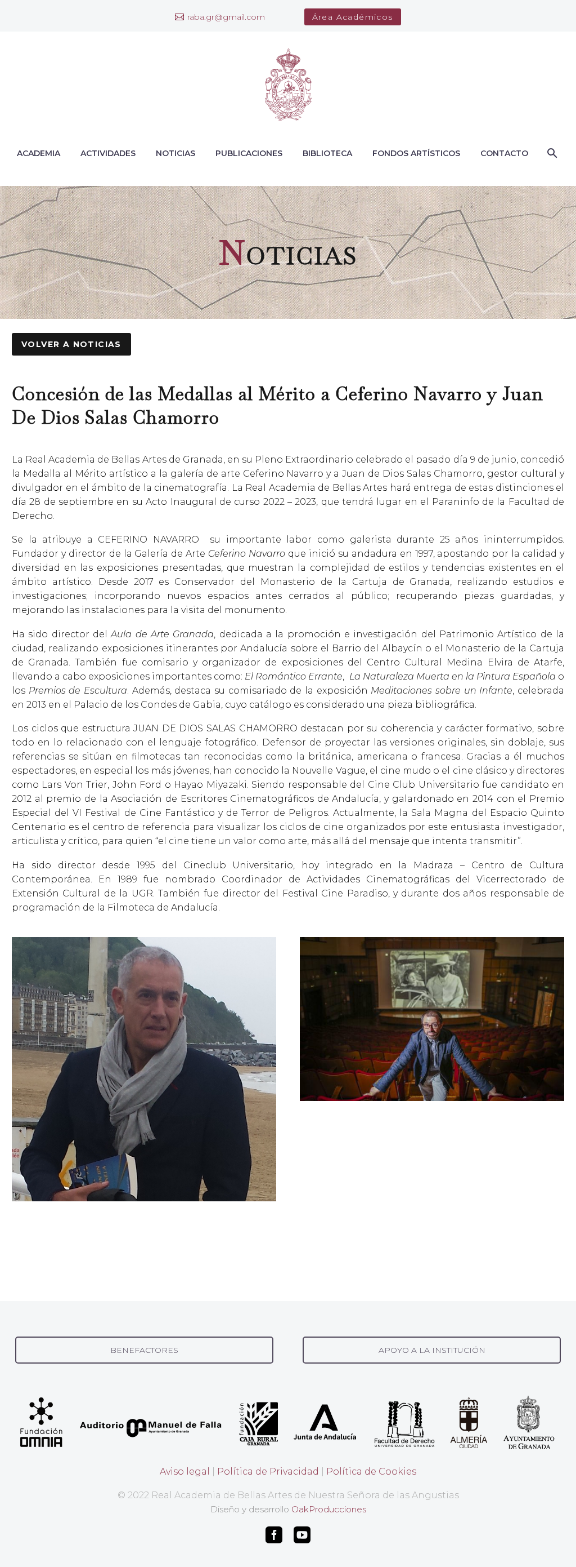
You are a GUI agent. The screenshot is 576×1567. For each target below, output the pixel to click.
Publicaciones (248, 153)
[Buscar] (551, 153)
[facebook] (274, 1534)
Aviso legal (185, 1471)
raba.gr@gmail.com (226, 17)
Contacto (504, 153)
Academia (38, 153)
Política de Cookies (371, 1471)
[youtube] (302, 1534)
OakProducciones (328, 1509)
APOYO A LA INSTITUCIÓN (432, 1350)
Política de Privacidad (268, 1471)
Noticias (175, 153)
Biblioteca (327, 153)
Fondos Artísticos (416, 153)
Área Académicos (352, 17)
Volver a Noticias (71, 344)
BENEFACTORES (144, 1350)
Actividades (108, 153)
